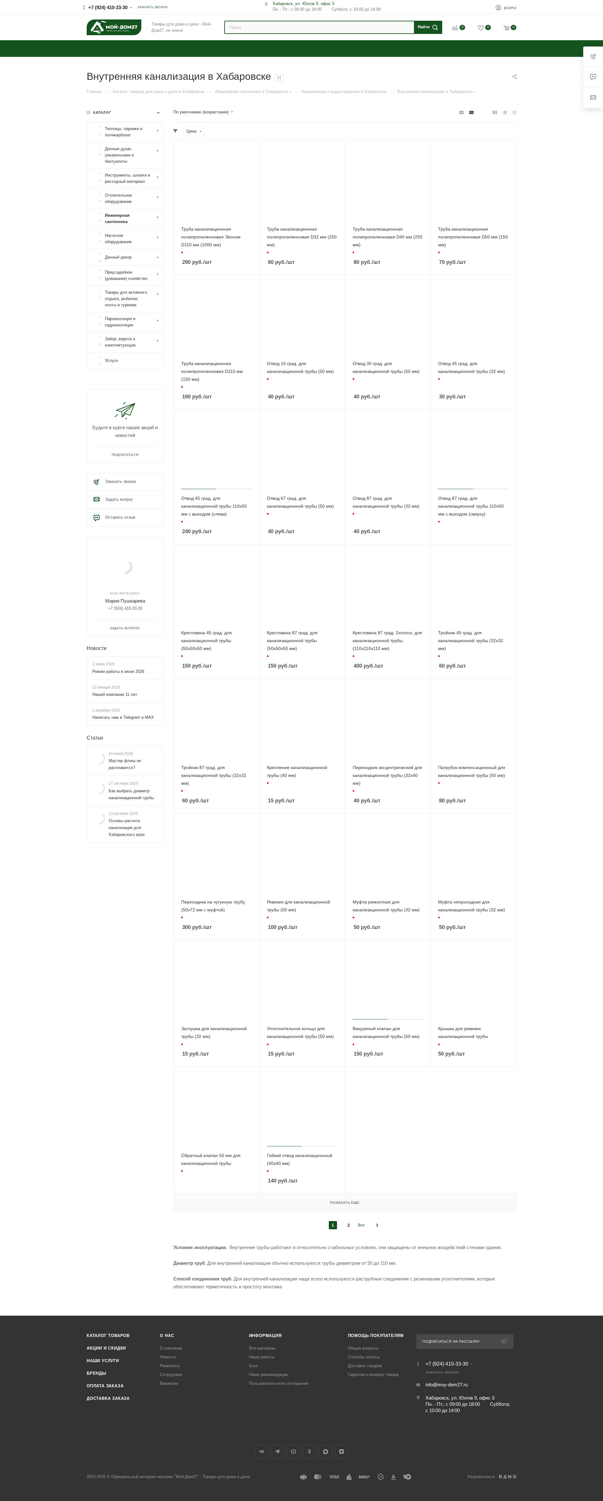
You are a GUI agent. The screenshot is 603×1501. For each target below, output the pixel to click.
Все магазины (262, 1348)
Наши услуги (103, 1360)
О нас (167, 1335)
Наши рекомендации (268, 1374)
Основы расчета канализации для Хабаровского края (126, 827)
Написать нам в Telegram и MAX (123, 717)
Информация (265, 1335)
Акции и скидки (106, 1348)
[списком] (504, 112)
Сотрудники (171, 1374)
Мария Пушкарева (125, 600)
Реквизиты (170, 1365)
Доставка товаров (365, 1365)
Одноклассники (309, 1451)
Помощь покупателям (376, 1335)
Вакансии (169, 1383)
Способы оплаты (364, 1357)
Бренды (96, 1373)
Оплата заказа (105, 1386)
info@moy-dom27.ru (447, 1384)
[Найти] (427, 27)
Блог (253, 1365)
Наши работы (261, 1357)
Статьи (95, 737)
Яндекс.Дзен (341, 1451)
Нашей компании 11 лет (114, 694)
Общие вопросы (363, 1348)
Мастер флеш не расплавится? (125, 764)
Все (361, 1225)
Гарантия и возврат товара (373, 1374)
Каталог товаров (108, 1335)
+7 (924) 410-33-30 (108, 7)
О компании (171, 1348)
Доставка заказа (108, 1398)
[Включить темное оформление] (480, 7)
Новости (96, 648)
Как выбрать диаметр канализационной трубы (131, 794)
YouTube (293, 1451)
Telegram (277, 1451)
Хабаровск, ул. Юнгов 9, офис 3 (303, 3)
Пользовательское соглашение (278, 1383)
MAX (325, 1451)
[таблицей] (514, 112)
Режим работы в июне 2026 (118, 671)
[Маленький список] (461, 112)
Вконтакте (261, 1451)
